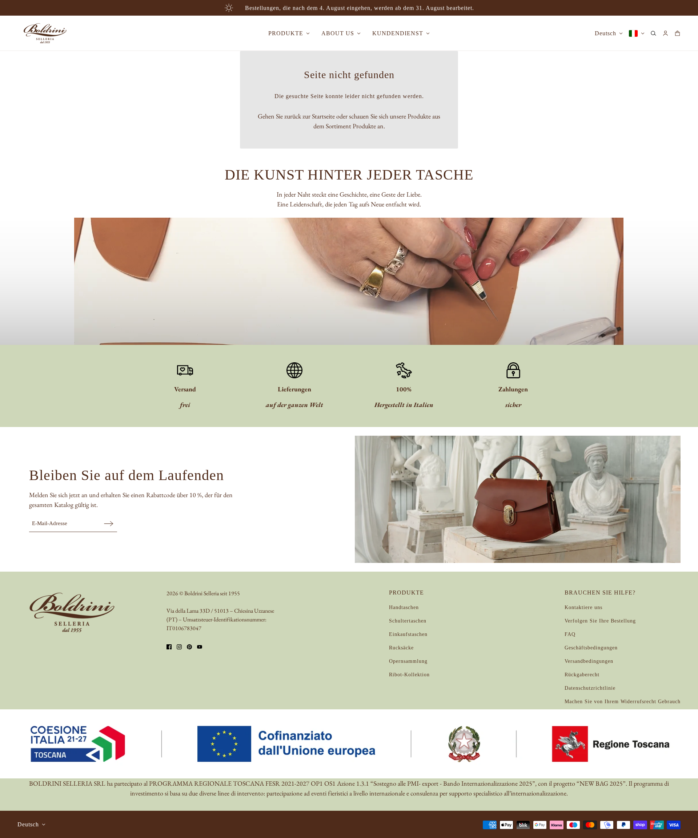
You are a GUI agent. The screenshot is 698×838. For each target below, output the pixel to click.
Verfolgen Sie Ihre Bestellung (600, 621)
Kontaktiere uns (583, 607)
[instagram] (179, 647)
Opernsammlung (408, 661)
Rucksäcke (401, 647)
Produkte (364, 126)
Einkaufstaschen (408, 634)
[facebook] (169, 647)
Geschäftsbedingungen (591, 647)
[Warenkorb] (677, 33)
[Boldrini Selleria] (45, 33)
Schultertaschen (407, 621)
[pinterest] (189, 647)
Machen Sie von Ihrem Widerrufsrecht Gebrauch (623, 701)
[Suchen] (653, 33)
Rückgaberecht (582, 674)
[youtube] (200, 647)
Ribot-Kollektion (409, 674)
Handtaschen (404, 607)
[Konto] (665, 33)
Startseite (323, 116)
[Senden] (109, 523)
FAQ (570, 634)
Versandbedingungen (589, 661)
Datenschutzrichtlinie (590, 688)
